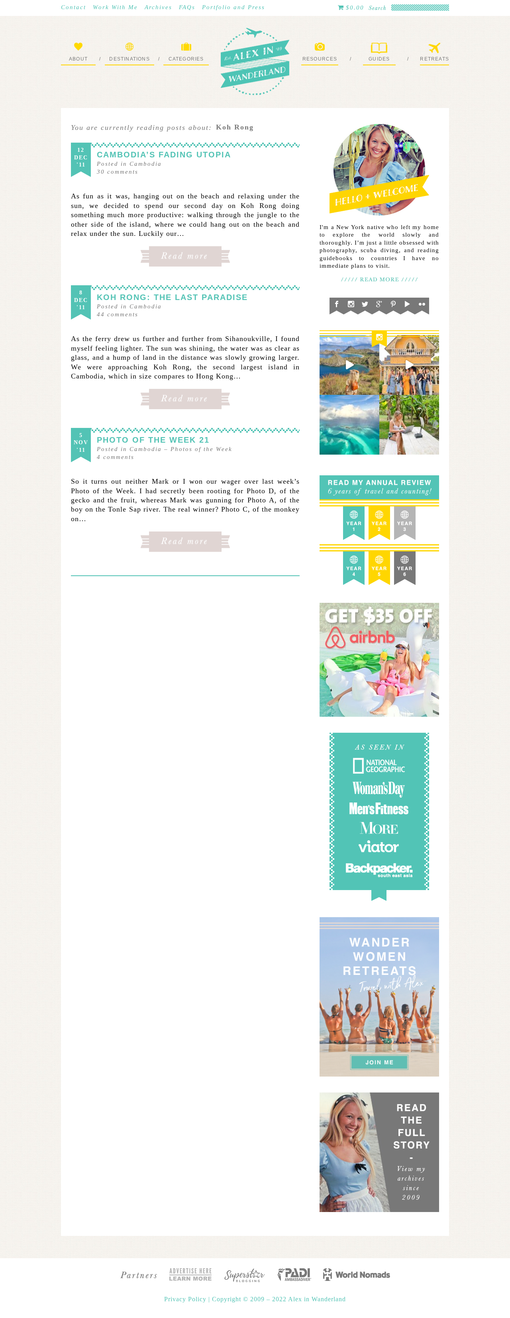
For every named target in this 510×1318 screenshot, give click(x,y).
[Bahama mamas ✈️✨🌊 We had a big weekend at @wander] (349, 425)
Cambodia (145, 164)
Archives (158, 7)
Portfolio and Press (233, 7)
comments (117, 172)
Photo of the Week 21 (153, 439)
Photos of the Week (201, 449)
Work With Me (115, 7)
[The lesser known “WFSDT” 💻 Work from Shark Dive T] (409, 425)
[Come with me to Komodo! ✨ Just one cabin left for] (349, 365)
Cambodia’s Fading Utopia (164, 154)
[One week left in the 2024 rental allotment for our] (409, 365)
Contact (73, 7)
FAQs (187, 7)
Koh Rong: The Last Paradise (172, 297)
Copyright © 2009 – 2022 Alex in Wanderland (279, 1299)
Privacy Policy (186, 1299)
